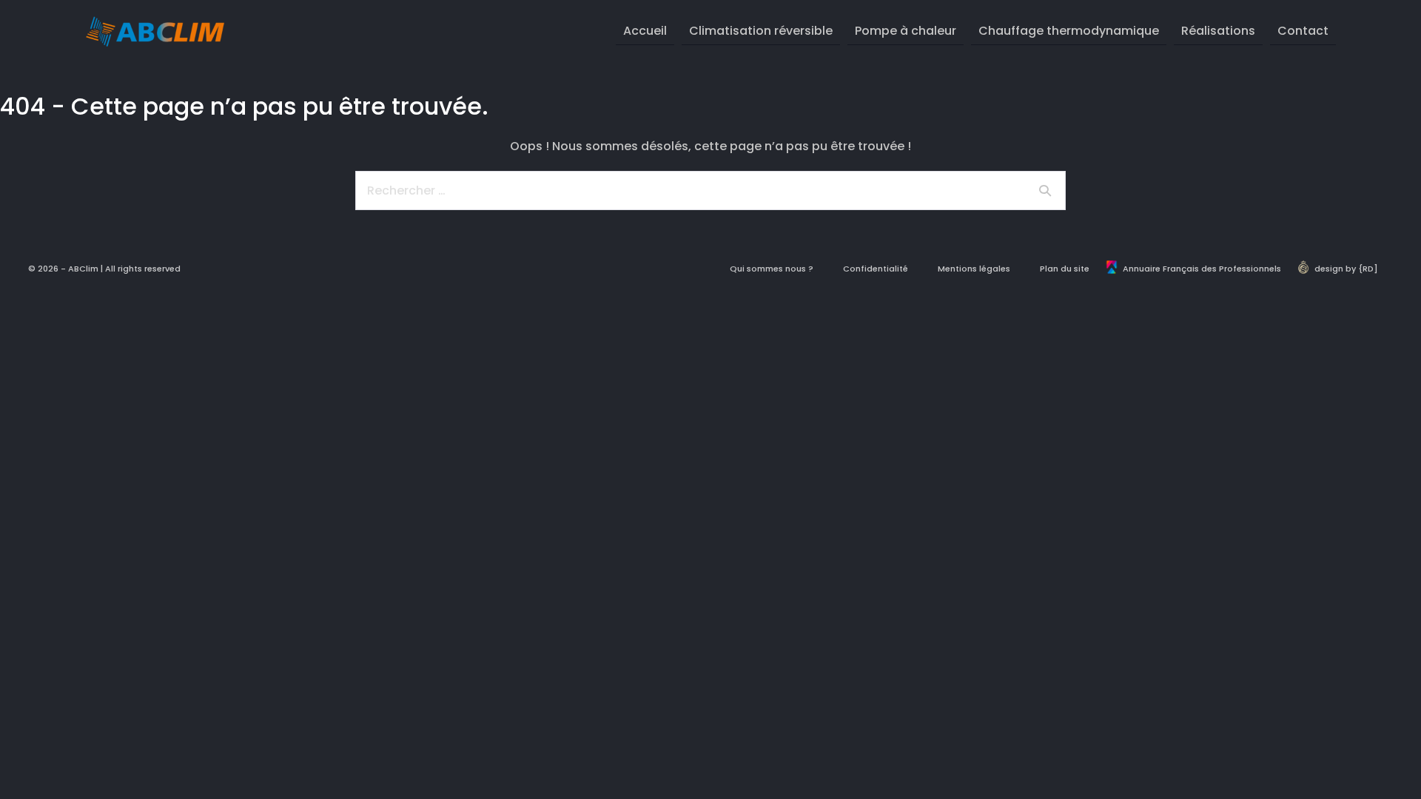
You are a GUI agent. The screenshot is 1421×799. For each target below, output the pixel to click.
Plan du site (1064, 268)
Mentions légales (974, 268)
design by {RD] (1346, 268)
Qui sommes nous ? (771, 268)
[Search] (1045, 190)
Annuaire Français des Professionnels (1202, 268)
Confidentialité (875, 268)
